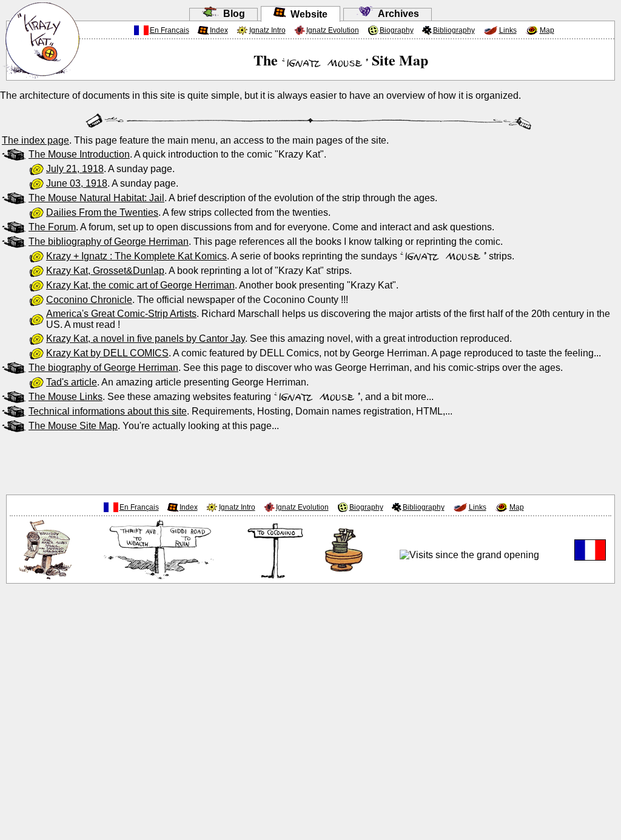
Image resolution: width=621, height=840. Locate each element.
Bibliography (454, 30)
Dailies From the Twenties (102, 212)
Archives (396, 13)
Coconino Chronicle (89, 300)
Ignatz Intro (267, 30)
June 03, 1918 (76, 183)
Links (508, 30)
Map (547, 30)
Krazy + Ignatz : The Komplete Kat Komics (136, 256)
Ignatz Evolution (332, 30)
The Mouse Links (65, 397)
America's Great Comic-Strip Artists (121, 313)
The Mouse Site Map (73, 426)
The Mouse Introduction (79, 154)
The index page (35, 140)
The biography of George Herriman (103, 367)
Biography (397, 30)
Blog (231, 13)
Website (306, 14)
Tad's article (71, 382)
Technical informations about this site (108, 411)
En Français (169, 30)
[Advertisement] (310, 461)
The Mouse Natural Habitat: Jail (96, 198)
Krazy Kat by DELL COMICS (107, 353)
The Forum (52, 227)
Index (219, 30)
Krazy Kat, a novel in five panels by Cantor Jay (145, 338)
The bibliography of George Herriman (109, 241)
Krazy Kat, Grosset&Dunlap (105, 270)
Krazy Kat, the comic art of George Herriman (140, 285)
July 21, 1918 (75, 169)
